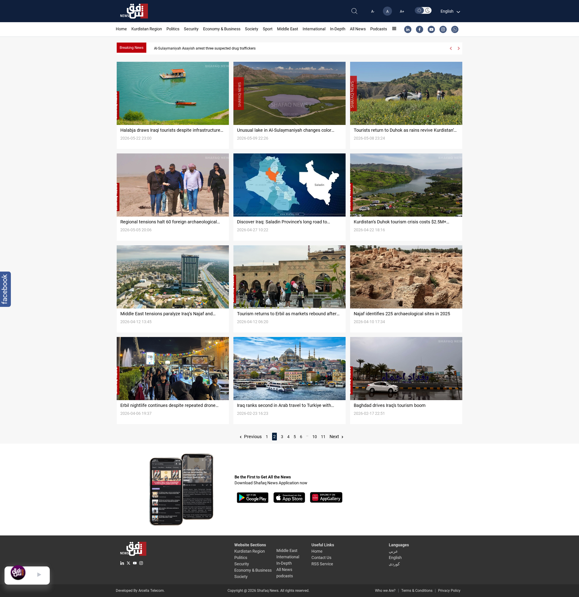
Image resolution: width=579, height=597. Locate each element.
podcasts (378, 28)
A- (372, 11)
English (395, 557)
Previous (252, 436)
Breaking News (131, 47)
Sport (268, 28)
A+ (402, 11)
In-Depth (337, 28)
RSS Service (322, 563)
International (314, 28)
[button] (450, 48)
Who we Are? (385, 590)
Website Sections (250, 544)
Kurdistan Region (146, 28)
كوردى (394, 563)
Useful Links (322, 544)
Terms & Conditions (416, 590)
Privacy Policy (449, 590)
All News (358, 28)
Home (121, 28)
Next (335, 436)
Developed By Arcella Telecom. (140, 590)
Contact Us (321, 557)
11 (323, 436)
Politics (172, 28)
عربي (393, 551)
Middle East (287, 28)
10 (314, 436)
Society (251, 28)
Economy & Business (221, 28)
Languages (399, 544)
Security (191, 28)
